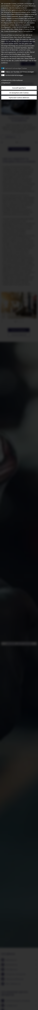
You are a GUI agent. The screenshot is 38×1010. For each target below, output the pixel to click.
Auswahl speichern (19, 88)
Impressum (6, 83)
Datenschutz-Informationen (12, 80)
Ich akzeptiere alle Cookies (19, 93)
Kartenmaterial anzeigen (14, 75)
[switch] (2, 72)
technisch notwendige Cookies (16, 68)
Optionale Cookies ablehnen (19, 98)
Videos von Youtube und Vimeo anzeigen (19, 72)
